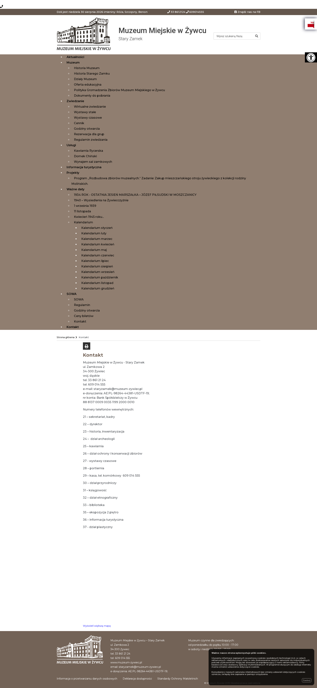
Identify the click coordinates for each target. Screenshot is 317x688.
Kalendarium (83, 222)
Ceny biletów (83, 316)
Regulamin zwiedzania (91, 139)
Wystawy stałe (85, 112)
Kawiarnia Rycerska (88, 150)
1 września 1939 (85, 206)
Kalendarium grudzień (97, 288)
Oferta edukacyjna (87, 84)
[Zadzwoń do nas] (1, 6)
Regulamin (82, 305)
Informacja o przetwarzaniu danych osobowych (87, 678)
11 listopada (82, 211)
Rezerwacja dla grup (89, 134)
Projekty (73, 172)
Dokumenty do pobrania (92, 95)
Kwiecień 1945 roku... (89, 217)
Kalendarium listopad (97, 283)
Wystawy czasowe (88, 117)
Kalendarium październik (99, 277)
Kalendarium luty (93, 233)
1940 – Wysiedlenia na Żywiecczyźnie (101, 200)
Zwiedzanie (75, 101)
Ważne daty (75, 189)
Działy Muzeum (85, 79)
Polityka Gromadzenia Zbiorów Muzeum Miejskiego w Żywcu (119, 90)
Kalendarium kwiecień (97, 244)
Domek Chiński (85, 156)
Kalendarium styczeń (97, 228)
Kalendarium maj (94, 250)
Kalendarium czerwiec (97, 255)
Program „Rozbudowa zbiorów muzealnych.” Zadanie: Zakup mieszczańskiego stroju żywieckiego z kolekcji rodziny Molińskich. (158, 180)
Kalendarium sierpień (97, 266)
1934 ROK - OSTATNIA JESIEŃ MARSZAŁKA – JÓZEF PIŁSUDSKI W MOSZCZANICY (135, 195)
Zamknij (306, 680)
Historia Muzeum (87, 68)
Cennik (79, 123)
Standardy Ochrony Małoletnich (177, 678)
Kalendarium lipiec (95, 261)
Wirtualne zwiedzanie (90, 106)
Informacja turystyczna (84, 167)
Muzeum (73, 62)
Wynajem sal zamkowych (93, 161)
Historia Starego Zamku (92, 73)
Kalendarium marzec (96, 239)
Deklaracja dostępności (137, 678)
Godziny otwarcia (87, 128)
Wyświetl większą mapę (97, 625)
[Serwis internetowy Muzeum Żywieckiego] (85, 34)
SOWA (71, 294)
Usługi (71, 145)
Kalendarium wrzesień (97, 272)
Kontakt (80, 321)
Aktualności (75, 57)
